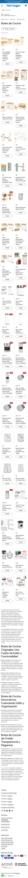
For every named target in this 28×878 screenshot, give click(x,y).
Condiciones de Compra (7, 842)
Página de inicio (4, 19)
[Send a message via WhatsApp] (2, 875)
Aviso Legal (4, 846)
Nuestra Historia (5, 827)
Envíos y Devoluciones (7, 840)
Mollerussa (10, 804)
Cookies (3, 848)
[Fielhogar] (13, 5)
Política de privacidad (6, 838)
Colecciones (12, 19)
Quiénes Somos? (5, 824)
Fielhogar (17, 873)
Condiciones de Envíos (7, 844)
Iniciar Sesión (4, 830)
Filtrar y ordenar (9, 29)
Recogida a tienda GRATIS (7, 807)
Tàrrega (10, 801)
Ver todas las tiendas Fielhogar (9, 793)
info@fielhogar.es (5, 821)
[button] (25, 5)
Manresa (10, 796)
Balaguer (10, 798)
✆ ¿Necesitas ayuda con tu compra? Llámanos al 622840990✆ (14, 1)
